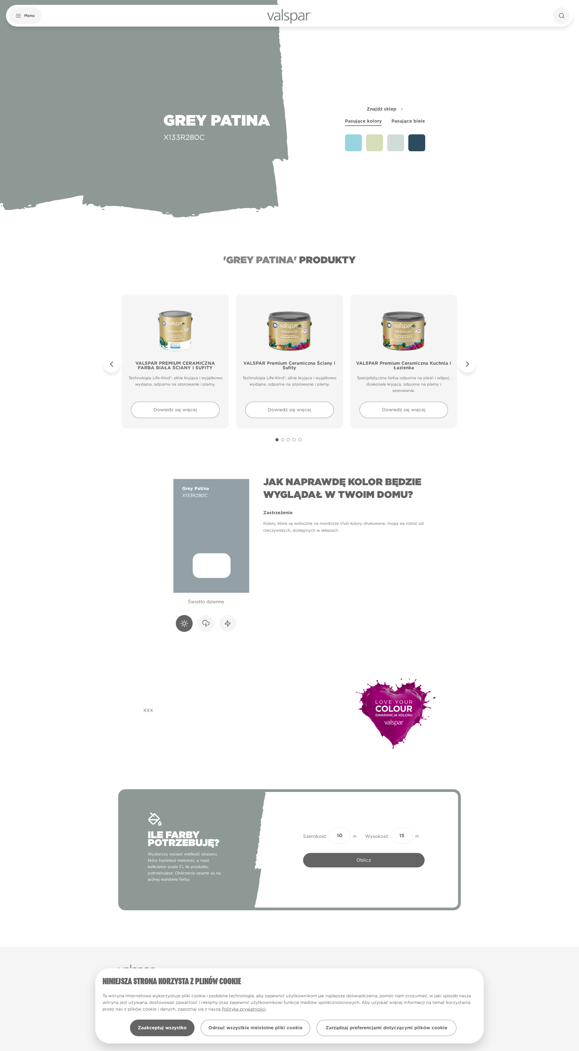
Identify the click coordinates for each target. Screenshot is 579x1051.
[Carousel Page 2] (282, 439)
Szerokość (315, 836)
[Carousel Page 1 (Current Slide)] (277, 439)
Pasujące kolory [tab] (363, 121)
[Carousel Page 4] (294, 439)
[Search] (561, 15)
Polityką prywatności (244, 1009)
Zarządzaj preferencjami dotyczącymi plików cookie (386, 1027)
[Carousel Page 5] (300, 439)
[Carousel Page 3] (288, 439)
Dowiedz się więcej (175, 409)
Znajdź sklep (381, 109)
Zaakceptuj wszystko (162, 1027)
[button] (25, 15)
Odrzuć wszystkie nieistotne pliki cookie (255, 1027)
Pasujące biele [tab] (408, 121)
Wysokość (376, 836)
